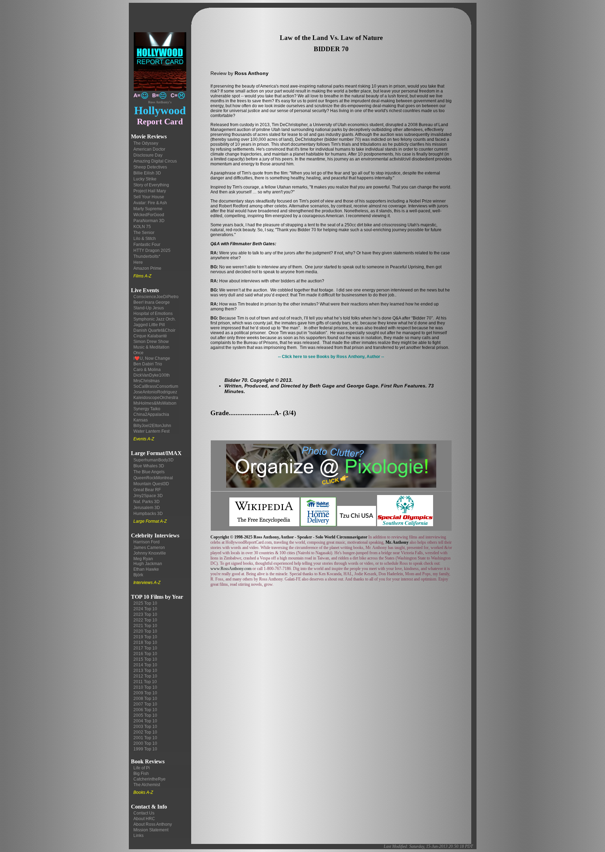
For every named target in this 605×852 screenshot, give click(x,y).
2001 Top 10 (145, 737)
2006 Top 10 (145, 709)
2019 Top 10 (145, 636)
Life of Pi (141, 767)
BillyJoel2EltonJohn (152, 425)
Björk (138, 574)
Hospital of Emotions (153, 313)
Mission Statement (150, 829)
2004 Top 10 (145, 721)
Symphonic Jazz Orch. (154, 319)
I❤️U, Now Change (151, 358)
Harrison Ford (146, 542)
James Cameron (149, 547)
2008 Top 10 (145, 698)
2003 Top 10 (145, 726)
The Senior (143, 232)
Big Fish (141, 773)
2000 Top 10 (145, 743)
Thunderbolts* (146, 256)
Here (138, 262)
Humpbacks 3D (148, 513)
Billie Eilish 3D (147, 173)
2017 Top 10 (145, 648)
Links (138, 835)
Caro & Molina (147, 369)
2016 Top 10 (145, 653)
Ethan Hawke (146, 569)
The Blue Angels (149, 471)
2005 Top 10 (145, 715)
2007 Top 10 (145, 704)
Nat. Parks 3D (146, 501)
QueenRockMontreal (153, 477)
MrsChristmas (146, 380)
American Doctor (149, 149)
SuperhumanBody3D (153, 460)
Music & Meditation (151, 347)
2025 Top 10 (145, 603)
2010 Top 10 (145, 687)
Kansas (140, 420)
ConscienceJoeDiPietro (156, 296)
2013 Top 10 (145, 670)
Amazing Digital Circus (155, 161)
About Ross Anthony (152, 824)
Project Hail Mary (149, 190)
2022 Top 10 (145, 620)
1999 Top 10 (145, 749)
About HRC (144, 818)
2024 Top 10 (145, 608)
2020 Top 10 (145, 631)
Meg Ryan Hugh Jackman (147, 561)
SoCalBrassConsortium (155, 386)
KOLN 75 (142, 226)
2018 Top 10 (145, 642)
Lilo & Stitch (144, 238)
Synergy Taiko (146, 408)
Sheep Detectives (150, 167)
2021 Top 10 (145, 625)
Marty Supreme (147, 208)
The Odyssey (145, 143)
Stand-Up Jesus (148, 307)
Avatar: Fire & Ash (150, 202)
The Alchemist (146, 784)
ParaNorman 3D (149, 220)
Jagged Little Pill (149, 324)
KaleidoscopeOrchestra (155, 397)
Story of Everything (151, 185)
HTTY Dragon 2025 (152, 250)
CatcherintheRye (149, 779)
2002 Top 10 (145, 732)
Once (138, 352)
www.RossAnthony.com (230, 568)
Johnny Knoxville (149, 553)
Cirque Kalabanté (150, 336)
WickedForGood (148, 214)
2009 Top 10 (145, 692)
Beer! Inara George (151, 302)
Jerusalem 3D (146, 507)
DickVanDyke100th (151, 375)
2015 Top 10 (145, 659)
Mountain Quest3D (151, 483)
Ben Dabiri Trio (147, 364)
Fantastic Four (146, 244)
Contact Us (143, 813)
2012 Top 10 (145, 676)
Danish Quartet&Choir (154, 330)
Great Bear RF (147, 489)
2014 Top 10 (145, 664)
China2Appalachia (151, 414)
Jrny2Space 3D (148, 495)
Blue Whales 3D (148, 465)
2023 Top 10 (145, 614)
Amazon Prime (147, 268)
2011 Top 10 (145, 681)
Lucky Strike (145, 179)
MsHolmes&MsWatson (154, 403)
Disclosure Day (147, 155)
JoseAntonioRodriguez (155, 392)
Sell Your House (148, 196)
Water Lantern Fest (151, 431)
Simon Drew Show (151, 341)
